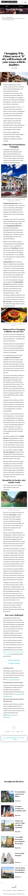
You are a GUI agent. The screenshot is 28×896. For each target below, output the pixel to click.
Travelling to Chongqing (14, 663)
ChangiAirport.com (21, 890)
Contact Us (14, 890)
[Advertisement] (14, 36)
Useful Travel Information (14, 660)
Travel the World (9, 17)
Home (3, 17)
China (22, 107)
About (4, 890)
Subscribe (21, 6)
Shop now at (10, 679)
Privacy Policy (9, 890)
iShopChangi (16, 679)
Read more (17, 801)
